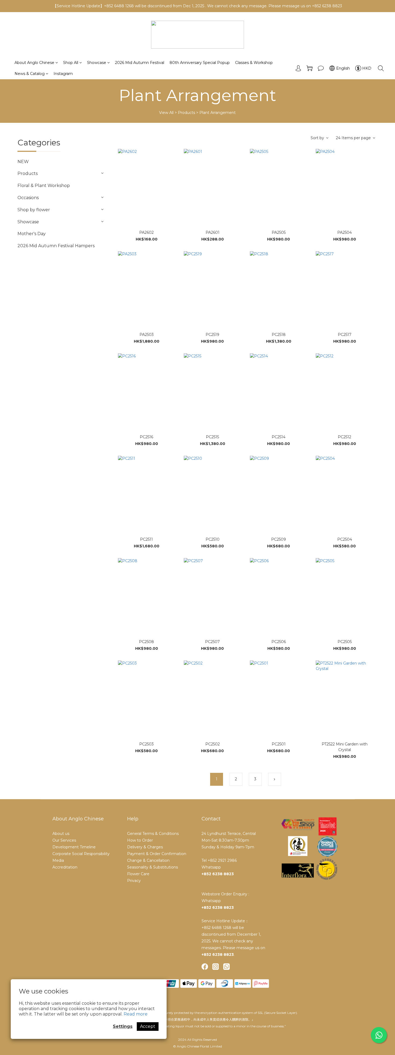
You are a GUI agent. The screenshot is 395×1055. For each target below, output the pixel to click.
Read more (136, 1014)
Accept (147, 1026)
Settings (122, 1026)
